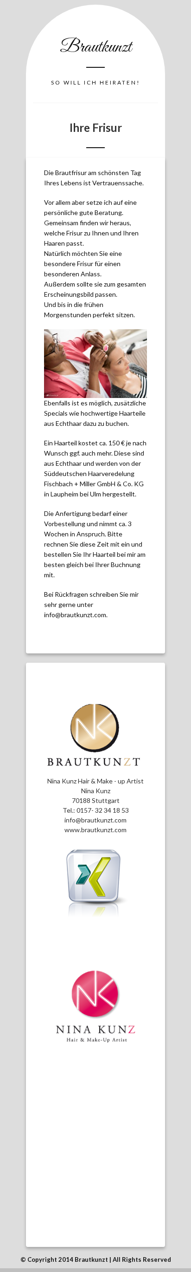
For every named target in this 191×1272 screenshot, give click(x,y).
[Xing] (95, 916)
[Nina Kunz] (95, 1007)
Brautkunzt (96, 47)
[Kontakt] (95, 771)
